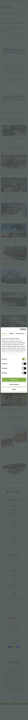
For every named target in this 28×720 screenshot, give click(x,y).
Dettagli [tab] (11, 333)
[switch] (24, 364)
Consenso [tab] (4, 333)
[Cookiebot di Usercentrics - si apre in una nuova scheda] (20, 329)
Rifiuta (14, 389)
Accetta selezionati (14, 384)
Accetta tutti (14, 379)
